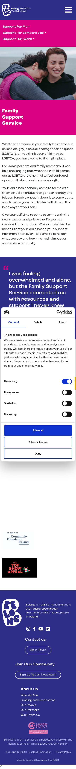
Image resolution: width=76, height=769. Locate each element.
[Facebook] (34, 629)
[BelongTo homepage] (12, 612)
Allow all (38, 430)
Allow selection (38, 442)
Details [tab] (38, 322)
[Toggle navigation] (68, 10)
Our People (28, 705)
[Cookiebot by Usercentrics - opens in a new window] (56, 312)
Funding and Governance (38, 700)
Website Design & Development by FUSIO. (38, 760)
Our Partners (30, 710)
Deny (38, 453)
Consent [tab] (13, 322)
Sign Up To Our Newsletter (38, 674)
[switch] (67, 392)
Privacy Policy (62, 752)
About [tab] (62, 322)
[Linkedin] (48, 629)
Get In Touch (38, 650)
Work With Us (30, 715)
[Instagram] (28, 629)
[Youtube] (40, 629)
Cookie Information (40, 752)
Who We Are (29, 695)
